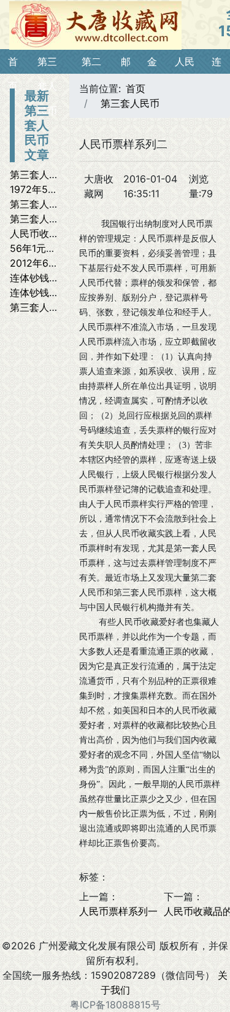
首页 (135, 88)
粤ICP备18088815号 (115, 1004)
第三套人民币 (130, 103)
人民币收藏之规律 (49, 233)
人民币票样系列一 (118, 911)
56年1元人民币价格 (52, 248)
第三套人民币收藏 (49, 219)
